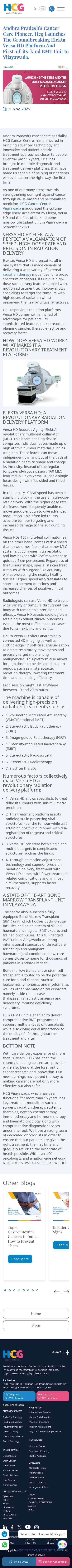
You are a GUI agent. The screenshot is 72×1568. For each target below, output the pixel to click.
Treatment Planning (39, 1451)
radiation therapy (17, 274)
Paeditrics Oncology (12, 1422)
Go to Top (58, 1352)
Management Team (39, 1487)
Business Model (36, 1477)
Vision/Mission (36, 1472)
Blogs (36, 1325)
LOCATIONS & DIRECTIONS (40, 1502)
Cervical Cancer (10, 1475)
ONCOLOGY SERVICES (12, 1411)
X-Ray (5, 1503)
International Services (39, 1412)
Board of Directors (37, 1482)
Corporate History (37, 1468)
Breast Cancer (10, 1456)
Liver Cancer (9, 1480)
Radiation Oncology (12, 1417)
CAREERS (32, 1506)
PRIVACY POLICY (10, 1537)
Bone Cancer (9, 1465)
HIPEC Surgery (9, 1514)
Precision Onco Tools (39, 1422)
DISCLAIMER (8, 1543)
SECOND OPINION (36, 1498)
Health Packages (37, 1456)
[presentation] (57, 1291)
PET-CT (6, 1500)
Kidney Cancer (10, 1485)
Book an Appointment (40, 1426)
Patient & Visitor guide (40, 1417)
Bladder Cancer (10, 1470)
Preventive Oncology (12, 1426)
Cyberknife (8, 1496)
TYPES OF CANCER (11, 1450)
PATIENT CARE (35, 1440)
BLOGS (31, 1509)
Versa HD (7, 1518)
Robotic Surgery (10, 1431)
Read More (20, 1259)
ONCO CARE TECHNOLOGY (14, 1491)
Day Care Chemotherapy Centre (45, 1431)
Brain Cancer (9, 1460)
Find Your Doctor (37, 1446)
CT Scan (7, 1511)
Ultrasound (8, 1507)
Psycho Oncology (11, 1441)
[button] (5, 1290)
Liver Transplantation (13, 1436)
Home (36, 1313)
